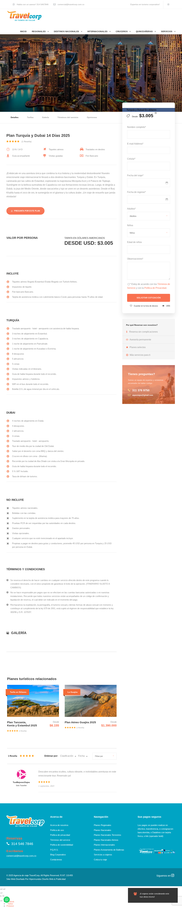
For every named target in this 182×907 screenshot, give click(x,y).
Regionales (39, 31)
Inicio (23, 31)
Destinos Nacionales (66, 31)
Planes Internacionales (104, 845)
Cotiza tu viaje (100, 859)
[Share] (1, 900)
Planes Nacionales (102, 830)
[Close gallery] (1, 892)
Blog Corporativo (58, 854)
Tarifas (30, 117)
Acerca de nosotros (59, 825)
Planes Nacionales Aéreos (106, 840)
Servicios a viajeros (103, 854)
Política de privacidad (60, 835)
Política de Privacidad (155, 288)
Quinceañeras (144, 31)
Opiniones (92, 117)
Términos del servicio (67, 117)
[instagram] (168, 4)
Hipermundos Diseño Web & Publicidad (47, 879)
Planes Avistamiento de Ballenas (109, 850)
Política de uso (57, 830)
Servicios (166, 31)
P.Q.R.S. (54, 850)
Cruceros (122, 31)
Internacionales (97, 31)
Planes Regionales (102, 825)
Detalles (14, 117)
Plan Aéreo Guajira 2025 (80, 722)
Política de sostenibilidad (61, 845)
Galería (45, 117)
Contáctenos (56, 859)
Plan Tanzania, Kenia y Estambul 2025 (22, 724)
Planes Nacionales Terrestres (107, 835)
